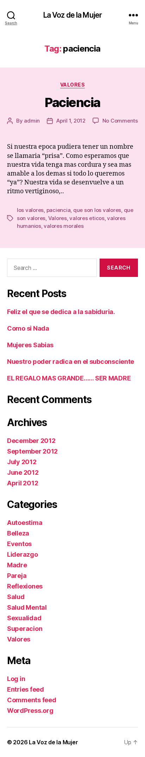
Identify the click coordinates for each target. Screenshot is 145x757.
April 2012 (22, 483)
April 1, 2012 (71, 120)
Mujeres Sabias (30, 345)
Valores (72, 85)
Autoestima (24, 522)
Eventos (19, 544)
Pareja (16, 575)
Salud (16, 597)
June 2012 (23, 472)
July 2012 (22, 462)
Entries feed (25, 689)
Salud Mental (27, 607)
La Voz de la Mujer (72, 15)
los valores (30, 210)
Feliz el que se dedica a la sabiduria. (61, 311)
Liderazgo (22, 554)
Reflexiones (25, 586)
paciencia (58, 210)
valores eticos (86, 218)
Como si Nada (28, 328)
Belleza (18, 533)
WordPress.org (30, 710)
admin (32, 120)
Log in (16, 678)
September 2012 (32, 451)
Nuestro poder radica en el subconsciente (70, 361)
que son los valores (97, 210)
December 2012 (31, 440)
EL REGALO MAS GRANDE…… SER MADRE (69, 378)
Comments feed (31, 700)
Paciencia (72, 102)
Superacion (24, 628)
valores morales (63, 226)
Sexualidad (24, 618)
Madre (17, 565)
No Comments (120, 120)
